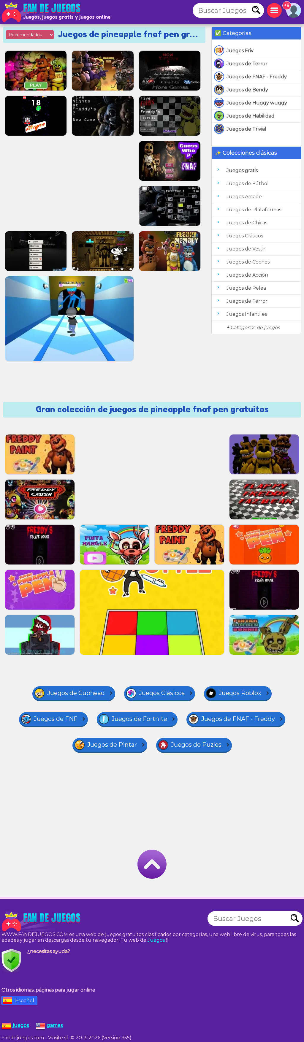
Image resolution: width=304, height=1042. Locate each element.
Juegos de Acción (247, 275)
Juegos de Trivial (246, 129)
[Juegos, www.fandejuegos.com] (41, 11)
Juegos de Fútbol (248, 183)
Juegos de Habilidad (251, 116)
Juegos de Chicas (247, 223)
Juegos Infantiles (247, 314)
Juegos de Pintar (112, 744)
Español (24, 1000)
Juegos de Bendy (247, 90)
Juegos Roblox (240, 693)
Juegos (156, 940)
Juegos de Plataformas (254, 209)
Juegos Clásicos (245, 236)
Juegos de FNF (55, 718)
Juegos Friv (240, 50)
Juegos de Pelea (246, 288)
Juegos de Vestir (246, 249)
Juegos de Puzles (196, 744)
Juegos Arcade (244, 196)
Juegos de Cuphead (76, 693)
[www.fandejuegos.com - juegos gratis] (41, 921)
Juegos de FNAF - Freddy (257, 77)
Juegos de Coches (248, 262)
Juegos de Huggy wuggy (257, 103)
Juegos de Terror (247, 63)
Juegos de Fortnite (139, 718)
